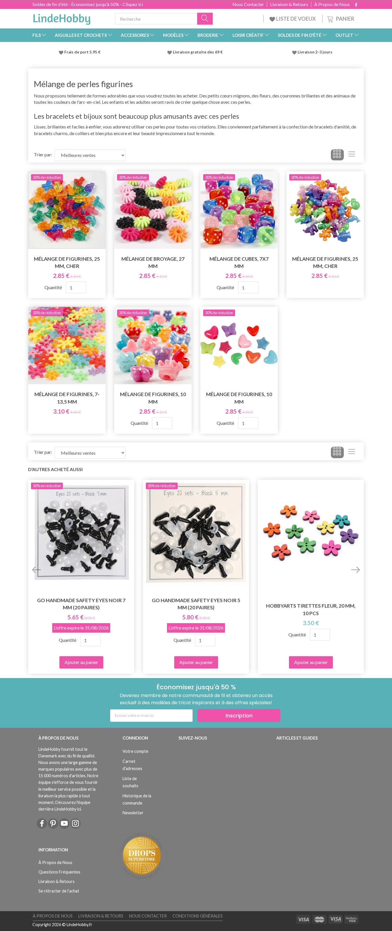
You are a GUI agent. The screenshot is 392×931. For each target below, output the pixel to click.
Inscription (239, 715)
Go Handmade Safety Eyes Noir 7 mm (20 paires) (81, 604)
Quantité (53, 287)
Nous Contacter (248, 4)
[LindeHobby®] (62, 17)
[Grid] (337, 155)
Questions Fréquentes (59, 871)
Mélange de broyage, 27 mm (153, 262)
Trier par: (43, 154)
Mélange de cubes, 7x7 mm (239, 262)
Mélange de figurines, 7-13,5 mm (67, 397)
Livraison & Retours (289, 4)
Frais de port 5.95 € (82, 52)
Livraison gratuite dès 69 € (198, 52)
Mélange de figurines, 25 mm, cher (67, 262)
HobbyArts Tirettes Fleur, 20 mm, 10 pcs (311, 609)
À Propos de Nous (332, 4)
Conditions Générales (197, 915)
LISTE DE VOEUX (296, 19)
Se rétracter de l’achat (58, 890)
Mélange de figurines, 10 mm (153, 397)
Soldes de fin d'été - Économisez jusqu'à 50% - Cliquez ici (87, 4)
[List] (351, 155)
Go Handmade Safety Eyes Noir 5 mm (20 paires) (196, 604)
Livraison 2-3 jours (315, 52)
